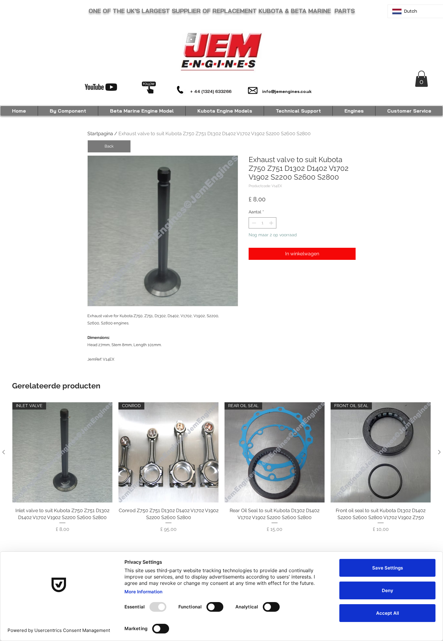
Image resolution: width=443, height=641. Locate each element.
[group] (221, 471)
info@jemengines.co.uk (287, 91)
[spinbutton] (262, 223)
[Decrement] (253, 223)
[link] (421, 79)
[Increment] (271, 223)
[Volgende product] (439, 452)
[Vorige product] (3, 452)
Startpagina (100, 133)
